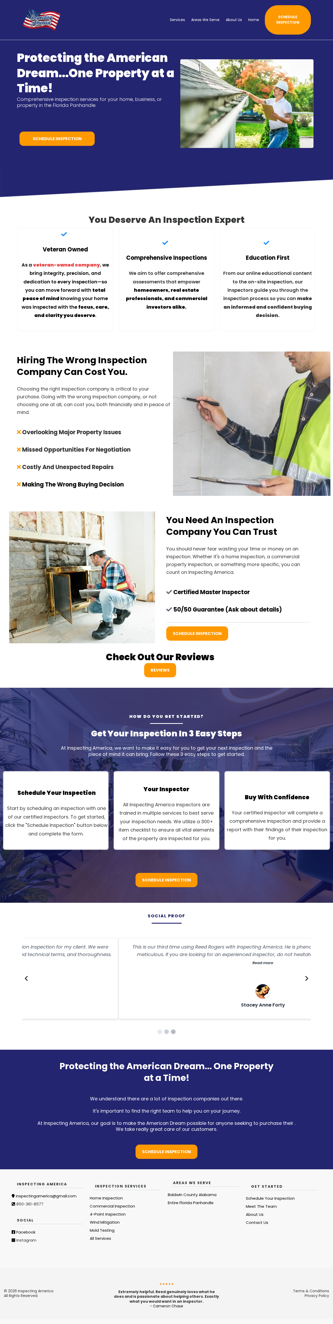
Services (177, 19)
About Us (234, 19)
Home (253, 19)
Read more (166, 962)
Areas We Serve (205, 19)
